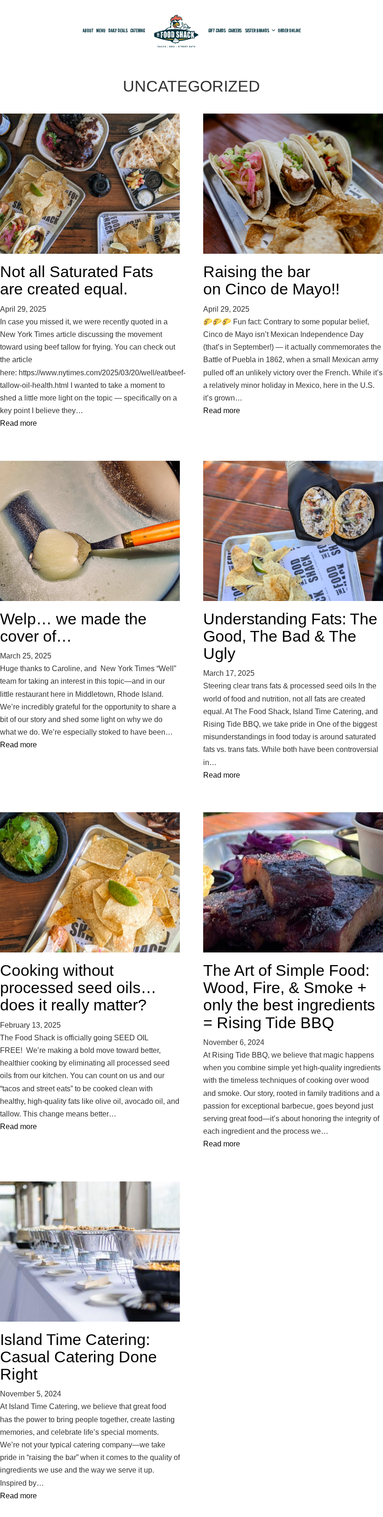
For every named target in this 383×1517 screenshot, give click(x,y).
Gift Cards (217, 30)
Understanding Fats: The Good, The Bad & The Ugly (290, 636)
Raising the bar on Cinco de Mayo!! (275, 280)
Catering (137, 30)
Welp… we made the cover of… (73, 627)
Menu (101, 30)
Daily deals (118, 30)
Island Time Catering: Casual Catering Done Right (78, 1357)
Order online (289, 30)
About (88, 30)
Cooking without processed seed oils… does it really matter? (78, 988)
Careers (235, 30)
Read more (18, 423)
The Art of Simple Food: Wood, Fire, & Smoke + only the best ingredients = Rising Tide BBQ (289, 996)
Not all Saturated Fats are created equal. (76, 280)
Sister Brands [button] (257, 30)
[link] (176, 33)
